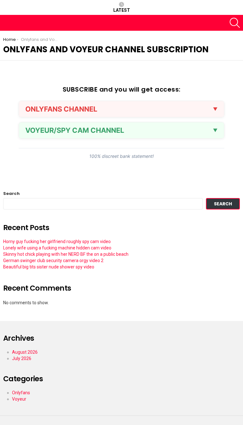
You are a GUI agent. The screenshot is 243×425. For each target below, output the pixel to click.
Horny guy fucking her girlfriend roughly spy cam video (57, 241)
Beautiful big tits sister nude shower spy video (48, 266)
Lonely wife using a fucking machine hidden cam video (57, 247)
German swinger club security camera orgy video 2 (53, 260)
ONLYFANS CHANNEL (61, 109)
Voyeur (19, 399)
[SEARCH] (235, 23)
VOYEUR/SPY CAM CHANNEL (74, 130)
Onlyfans (21, 392)
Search (11, 193)
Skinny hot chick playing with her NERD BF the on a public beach (65, 254)
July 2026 (21, 358)
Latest (121, 10)
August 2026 (25, 352)
